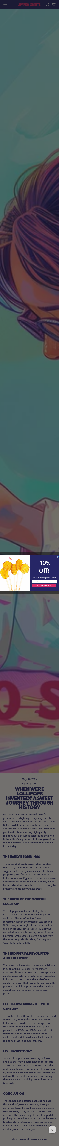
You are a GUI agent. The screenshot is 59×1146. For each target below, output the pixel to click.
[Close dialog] (57, 556)
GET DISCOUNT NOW (44, 585)
